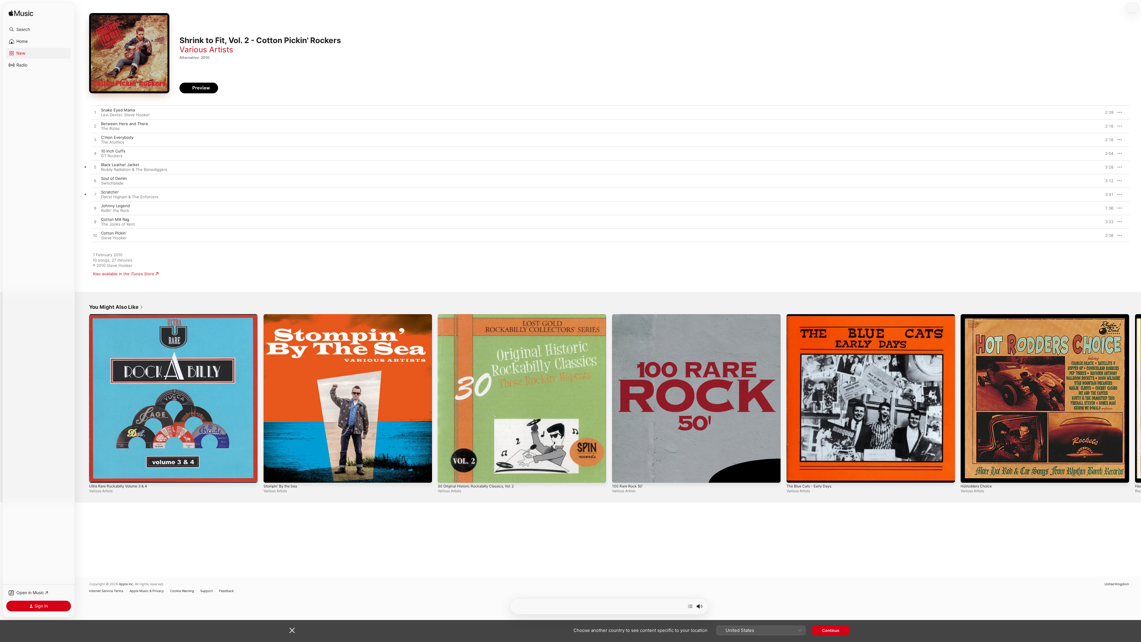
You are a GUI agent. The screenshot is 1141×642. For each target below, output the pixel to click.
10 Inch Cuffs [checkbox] (113, 151)
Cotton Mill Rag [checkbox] (115, 219)
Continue (830, 630)
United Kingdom (1116, 584)
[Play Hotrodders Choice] (968, 475)
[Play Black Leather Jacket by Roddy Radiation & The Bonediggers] (95, 167)
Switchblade (112, 183)
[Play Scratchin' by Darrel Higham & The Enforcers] (95, 194)
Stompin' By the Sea (282, 316)
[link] (116, 307)
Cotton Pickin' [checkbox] (114, 233)
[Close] (292, 630)
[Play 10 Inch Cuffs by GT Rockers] (95, 153)
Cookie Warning (182, 591)
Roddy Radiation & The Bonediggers (134, 169)
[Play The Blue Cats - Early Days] (793, 475)
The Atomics (112, 142)
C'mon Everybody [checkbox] (117, 137)
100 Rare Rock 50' (628, 316)
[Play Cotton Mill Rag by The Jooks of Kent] (95, 222)
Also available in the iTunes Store (123, 273)
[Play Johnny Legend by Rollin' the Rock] (95, 208)
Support (206, 591)
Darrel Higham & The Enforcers (129, 196)
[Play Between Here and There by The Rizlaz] (95, 126)
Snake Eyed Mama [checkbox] (118, 110)
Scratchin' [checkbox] (110, 192)
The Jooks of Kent (118, 224)
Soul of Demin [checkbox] (114, 178)
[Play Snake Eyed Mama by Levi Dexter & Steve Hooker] (95, 112)
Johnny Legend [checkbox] (115, 205)
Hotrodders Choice (978, 316)
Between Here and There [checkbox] (124, 123)
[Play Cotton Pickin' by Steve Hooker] (95, 235)
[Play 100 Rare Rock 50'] (619, 475)
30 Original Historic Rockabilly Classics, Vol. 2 (479, 316)
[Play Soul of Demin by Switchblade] (95, 181)
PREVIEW (1106, 112)
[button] (39, 29)
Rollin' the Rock (115, 210)
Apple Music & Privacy (147, 591)
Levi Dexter (111, 114)
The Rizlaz (110, 128)
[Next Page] (1135, 398)
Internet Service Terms (106, 591)
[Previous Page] (83, 398)
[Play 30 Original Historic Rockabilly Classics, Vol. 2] (445, 475)
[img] (21, 13)
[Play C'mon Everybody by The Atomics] (95, 140)
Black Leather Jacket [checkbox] (120, 164)
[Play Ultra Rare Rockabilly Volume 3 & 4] (96, 475)
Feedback (226, 591)
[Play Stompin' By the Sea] (271, 475)
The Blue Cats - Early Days (811, 316)
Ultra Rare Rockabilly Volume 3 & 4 (120, 316)
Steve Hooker (137, 114)
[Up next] (690, 606)
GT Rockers (111, 155)
